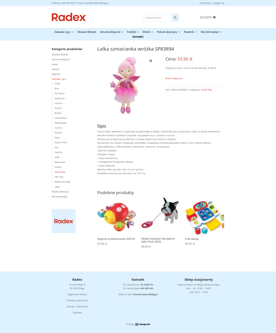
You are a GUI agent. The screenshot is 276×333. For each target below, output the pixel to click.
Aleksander (61, 122)
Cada (57, 83)
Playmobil (60, 162)
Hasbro (58, 152)
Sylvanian (60, 98)
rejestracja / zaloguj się (211, 2)
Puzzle (58, 108)
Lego (57, 186)
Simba (58, 167)
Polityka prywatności (77, 300)
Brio (57, 88)
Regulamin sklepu (77, 294)
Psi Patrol (60, 93)
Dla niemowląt (209, 32)
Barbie (58, 113)
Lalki (57, 157)
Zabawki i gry (62, 32)
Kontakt (138, 37)
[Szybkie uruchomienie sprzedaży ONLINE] (142, 324)
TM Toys (59, 176)
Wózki (146, 32)
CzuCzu (59, 127)
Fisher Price (61, 142)
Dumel (58, 132)
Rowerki (189, 32)
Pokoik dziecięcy (167, 32)
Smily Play (60, 172)
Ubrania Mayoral (110, 32)
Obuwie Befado (86, 32)
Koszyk (206, 17)
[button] (151, 61)
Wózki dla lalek (62, 181)
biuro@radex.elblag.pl (145, 294)
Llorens (58, 103)
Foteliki (131, 32)
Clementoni (61, 117)
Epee (57, 137)
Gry (56, 147)
